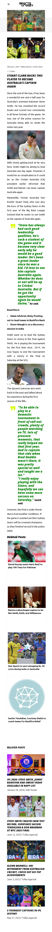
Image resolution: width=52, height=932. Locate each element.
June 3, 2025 (13, 879)
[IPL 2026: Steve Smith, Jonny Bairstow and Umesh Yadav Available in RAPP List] (26, 765)
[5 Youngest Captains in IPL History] (26, 896)
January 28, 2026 (15, 790)
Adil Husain (31, 790)
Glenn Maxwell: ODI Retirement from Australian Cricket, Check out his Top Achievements (25, 870)
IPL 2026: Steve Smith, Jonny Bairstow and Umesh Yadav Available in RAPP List (24, 782)
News (41, 67)
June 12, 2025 (14, 834)
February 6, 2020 (13, 67)
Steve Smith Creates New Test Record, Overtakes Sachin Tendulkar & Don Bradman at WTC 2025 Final (25, 825)
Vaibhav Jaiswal (25, 67)
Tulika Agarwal (30, 834)
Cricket (35, 67)
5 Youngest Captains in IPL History (24, 912)
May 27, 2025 (13, 918)
